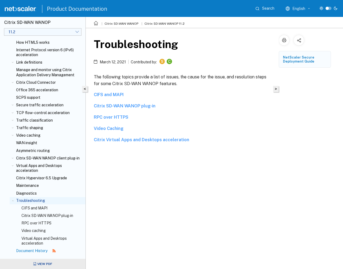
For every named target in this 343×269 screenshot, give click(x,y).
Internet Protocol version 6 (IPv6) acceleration (45, 52)
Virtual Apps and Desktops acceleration (39, 168)
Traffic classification (34, 120)
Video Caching (109, 128)
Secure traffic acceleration (40, 105)
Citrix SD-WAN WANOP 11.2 (164, 24)
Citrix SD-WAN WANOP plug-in (47, 215)
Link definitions (29, 62)
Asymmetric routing (33, 150)
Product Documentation (77, 9)
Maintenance (27, 185)
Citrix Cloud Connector (36, 82)
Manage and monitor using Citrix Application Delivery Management (45, 72)
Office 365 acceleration (37, 90)
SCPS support (28, 97)
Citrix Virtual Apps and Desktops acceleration (141, 139)
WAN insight (26, 143)
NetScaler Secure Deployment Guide (298, 59)
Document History (32, 251)
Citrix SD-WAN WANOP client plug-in (48, 158)
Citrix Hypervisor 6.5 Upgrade (41, 178)
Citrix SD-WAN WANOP (121, 24)
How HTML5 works (33, 42)
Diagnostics (26, 193)
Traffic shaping (29, 128)
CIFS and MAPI (34, 208)
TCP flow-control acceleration (43, 113)
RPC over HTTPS (36, 223)
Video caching (28, 135)
